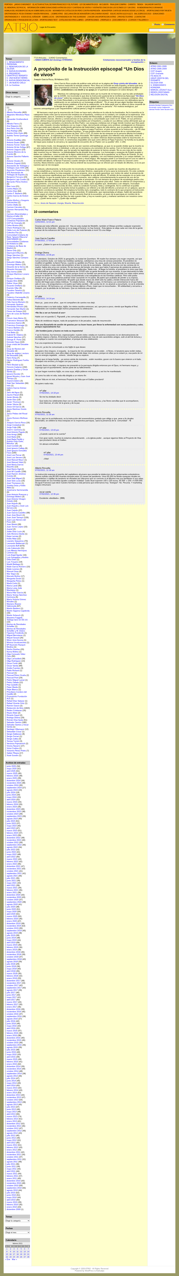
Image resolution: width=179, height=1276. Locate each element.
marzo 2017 (12, 1002)
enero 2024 (12, 807)
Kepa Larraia (12, 536)
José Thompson (14, 483)
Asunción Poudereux (16, 170)
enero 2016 (12, 1035)
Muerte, (68, 203)
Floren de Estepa (14, 311)
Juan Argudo (12, 503)
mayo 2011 (12, 1169)
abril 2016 (11, 1028)
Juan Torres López (15, 527)
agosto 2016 (12, 1019)
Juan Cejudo (12, 510)
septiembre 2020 (14, 902)
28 (28, 1257)
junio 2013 (11, 1109)
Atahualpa (100, 1271)
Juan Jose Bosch (14, 515)
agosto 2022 (12, 847)
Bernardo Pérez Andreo (17, 182)
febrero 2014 (12, 1090)
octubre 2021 (12, 871)
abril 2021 (11, 885)
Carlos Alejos (12, 189)
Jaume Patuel (13, 395)
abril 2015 (11, 1057)
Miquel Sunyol (13, 638)
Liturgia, (61, 203)
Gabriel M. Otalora (15, 335)
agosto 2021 (12, 876)
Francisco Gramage (15, 325)
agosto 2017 (12, 990)
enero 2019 (12, 950)
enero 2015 (12, 1064)
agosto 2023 (12, 819)
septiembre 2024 (14, 788)
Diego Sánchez (13, 255)
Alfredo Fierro (13, 124)
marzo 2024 (12, 802)
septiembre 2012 (14, 1131)
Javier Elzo (11, 400)
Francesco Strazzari (15, 321)
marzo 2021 (12, 888)
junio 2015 (11, 1052)
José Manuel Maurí (15, 460)
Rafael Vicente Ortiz (15, 703)
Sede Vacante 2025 (167, 109)
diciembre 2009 (13, 1209)
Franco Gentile (13, 330)
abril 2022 (11, 857)
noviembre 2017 (14, 983)
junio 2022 (11, 852)
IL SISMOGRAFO (158, 85)
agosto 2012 (12, 1133)
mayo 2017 (12, 997)
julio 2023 (11, 821)
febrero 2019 (12, 947)
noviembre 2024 (14, 783)
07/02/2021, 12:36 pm (49, 494)
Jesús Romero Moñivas (17, 418)
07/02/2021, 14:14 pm (45, 299)
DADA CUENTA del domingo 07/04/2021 (53, 60)
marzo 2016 (12, 1031)
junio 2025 (11, 766)
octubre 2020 (12, 900)
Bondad (158, 105)
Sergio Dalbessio (14, 734)
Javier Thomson (14, 402)
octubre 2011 (12, 1157)
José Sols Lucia (14, 481)
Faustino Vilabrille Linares (18, 293)
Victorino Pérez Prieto (16, 751)
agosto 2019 (12, 933)
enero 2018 (12, 978)
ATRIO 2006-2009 (159, 69)
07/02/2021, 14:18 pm (49, 393)
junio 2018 (11, 966)
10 (14, 1252)
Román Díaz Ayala (15, 720)
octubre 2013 (12, 1100)
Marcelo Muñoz (13, 576)
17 (14, 1254)
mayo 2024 (12, 797)
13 (25, 1252)
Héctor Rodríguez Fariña (18, 360)
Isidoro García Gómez (16, 388)
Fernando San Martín (16, 309)
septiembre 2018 (14, 959)
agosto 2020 (12, 904)
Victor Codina (13, 748)
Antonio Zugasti (14, 163)
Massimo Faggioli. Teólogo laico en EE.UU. (17, 619)
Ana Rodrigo (12, 131)
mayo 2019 (12, 940)
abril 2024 (11, 800)
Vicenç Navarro (13, 746)
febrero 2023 (12, 833)
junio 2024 (11, 795)
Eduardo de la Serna (16, 267)
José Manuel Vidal (15, 462)
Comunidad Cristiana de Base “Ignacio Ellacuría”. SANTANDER (17, 237)
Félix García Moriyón (16, 302)
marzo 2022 (12, 859)
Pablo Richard (13, 670)
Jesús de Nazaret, (48, 203)
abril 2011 (11, 1171)
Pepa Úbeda (12, 687)
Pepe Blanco (12, 690)
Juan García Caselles (16, 513)
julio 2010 (11, 1193)
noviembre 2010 (14, 1183)
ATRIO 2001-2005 (159, 66)
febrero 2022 (12, 861)
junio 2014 (11, 1081)
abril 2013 (11, 1114)
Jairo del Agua (13, 392)
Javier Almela (12, 397)
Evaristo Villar (13, 288)
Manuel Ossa (12, 571)
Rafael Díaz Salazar (15, 701)
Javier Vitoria (12, 404)
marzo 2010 (12, 1202)
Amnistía (152, 105)
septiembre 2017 (14, 988)
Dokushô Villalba (14, 262)
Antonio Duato (13, 142)
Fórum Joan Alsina (15, 318)
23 (10, 1257)
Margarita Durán (14, 579)
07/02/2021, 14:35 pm (45, 255)
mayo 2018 (12, 969)
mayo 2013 (12, 1112)
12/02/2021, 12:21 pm (45, 222)
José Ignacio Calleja (15, 448)
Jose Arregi (12, 434)
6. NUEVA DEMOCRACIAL (18, 80)
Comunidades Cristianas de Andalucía (17, 242)
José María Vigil (14, 469)
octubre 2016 (12, 1014)
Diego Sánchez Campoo (17, 258)
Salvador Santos (14, 722)
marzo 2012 (12, 1145)
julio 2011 (11, 1164)
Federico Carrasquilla (16, 297)
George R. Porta (14, 340)
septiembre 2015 (14, 1045)
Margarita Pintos (14, 581)
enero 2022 (12, 864)
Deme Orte (12, 250)
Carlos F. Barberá (14, 193)
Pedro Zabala (13, 682)
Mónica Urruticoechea (16, 642)
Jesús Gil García (14, 407)
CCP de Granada (14, 223)
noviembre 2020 (14, 897)
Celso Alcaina (13, 225)
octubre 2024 (12, 785)
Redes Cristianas (14, 710)
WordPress (89, 1271)
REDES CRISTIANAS (160, 92)
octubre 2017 (12, 985)
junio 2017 (11, 995)
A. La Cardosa (13, 85)
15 (7, 1254)
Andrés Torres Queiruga (17, 136)
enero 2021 (12, 892)
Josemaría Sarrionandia (17, 490)
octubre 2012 (12, 1128)
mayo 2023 (12, 826)
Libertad (151, 109)
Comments (169, 24)
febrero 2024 (12, 804)
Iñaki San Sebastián (15, 383)
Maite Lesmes (13, 569)
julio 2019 (11, 935)
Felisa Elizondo (13, 300)
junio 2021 (11, 881)
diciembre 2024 (13, 780)
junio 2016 (11, 1023)
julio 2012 (11, 1135)
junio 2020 (11, 909)
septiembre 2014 (14, 1074)
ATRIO (88, 1269)
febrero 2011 (12, 1176)
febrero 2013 (12, 1119)
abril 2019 (11, 942)
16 (10, 1254)
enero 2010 (12, 1207)
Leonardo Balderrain (16, 543)
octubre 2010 (12, 1185)
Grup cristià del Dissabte (17, 344)
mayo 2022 (12, 854)
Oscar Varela (12, 666)
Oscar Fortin (12, 663)
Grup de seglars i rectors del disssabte (18, 354)
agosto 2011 (12, 1162)
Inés (8, 386)
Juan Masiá (12, 524)
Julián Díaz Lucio (14, 531)
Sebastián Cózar (14, 732)
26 (21, 1257)
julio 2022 (11, 850)
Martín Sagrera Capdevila (18, 611)
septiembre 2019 (14, 931)
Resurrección (78, 203)
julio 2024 (11, 792)
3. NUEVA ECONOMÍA (16, 71)
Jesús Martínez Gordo (16, 409)
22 (7, 1257)
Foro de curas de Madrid (18, 314)
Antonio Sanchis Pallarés (18, 156)
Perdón (157, 109)
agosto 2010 (12, 1190)
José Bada (11, 437)
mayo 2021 (12, 883)
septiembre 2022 (14, 845)
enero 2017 (12, 1007)
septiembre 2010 (14, 1188)
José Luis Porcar (14, 455)
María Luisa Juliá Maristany (14, 589)
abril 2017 (11, 1000)
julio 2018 (11, 964)
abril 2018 (11, 971)
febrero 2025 (12, 776)
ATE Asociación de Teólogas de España (16, 174)
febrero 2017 (12, 1004)
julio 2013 (11, 1107)
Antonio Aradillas (14, 140)
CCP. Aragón (156, 71)
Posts (157, 24)
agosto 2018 (12, 962)
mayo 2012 (12, 1140)
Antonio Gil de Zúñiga (16, 147)
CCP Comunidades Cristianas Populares (16, 220)
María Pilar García (15, 593)
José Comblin (13, 446)
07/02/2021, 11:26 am (45, 414)
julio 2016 (11, 1021)
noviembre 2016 (14, 1012)
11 (17, 1252)
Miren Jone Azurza (15, 640)
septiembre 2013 (14, 1102)
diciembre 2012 (13, 1124)
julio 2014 (11, 1078)
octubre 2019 (12, 928)
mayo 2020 (12, 912)
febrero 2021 (12, 890)
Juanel (10, 529)
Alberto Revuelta (14, 112)
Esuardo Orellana (14, 286)
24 (14, 1257)
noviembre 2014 (14, 1069)
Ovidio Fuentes (13, 668)
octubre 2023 (12, 814)
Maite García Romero (16, 567)
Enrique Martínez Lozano (18, 274)
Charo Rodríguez (14, 228)
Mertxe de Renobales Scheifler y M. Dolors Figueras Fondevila (16, 631)
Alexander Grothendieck (17, 119)
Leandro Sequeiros (15, 541)
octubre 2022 (12, 842)
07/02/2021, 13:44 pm (53, 455)
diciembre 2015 (13, 1038)
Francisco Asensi (14, 323)
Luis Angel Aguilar (14, 555)
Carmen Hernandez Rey (17, 210)
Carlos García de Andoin (17, 196)
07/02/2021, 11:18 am (45, 470)
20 (25, 1254)
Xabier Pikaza (13, 753)
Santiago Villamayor (15, 729)
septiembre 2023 (14, 816)
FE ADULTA (156, 76)
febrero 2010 (12, 1205)
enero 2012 (12, 1150)
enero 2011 (12, 1178)
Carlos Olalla (12, 205)
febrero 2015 (12, 1062)
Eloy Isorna (12, 272)
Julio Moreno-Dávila (15, 534)
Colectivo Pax (13, 233)
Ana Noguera (12, 126)
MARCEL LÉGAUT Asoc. (161, 90)
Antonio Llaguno (14, 150)
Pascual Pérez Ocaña (16, 675)
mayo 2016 (12, 1026)
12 (21, 1252)
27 (25, 1257)
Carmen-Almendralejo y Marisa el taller (17, 215)
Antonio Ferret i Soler (16, 145)
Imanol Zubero (13, 381)
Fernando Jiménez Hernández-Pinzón (15, 305)
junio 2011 (11, 1166)
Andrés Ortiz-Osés (15, 133)
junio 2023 (11, 823)
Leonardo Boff (13, 546)
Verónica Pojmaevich (16, 743)
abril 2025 (11, 771)
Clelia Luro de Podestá (17, 230)
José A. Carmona (14, 430)
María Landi (12, 586)
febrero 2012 (12, 1147)
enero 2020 (12, 921)
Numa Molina (12, 652)
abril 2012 (11, 1143)
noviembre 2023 (14, 811)
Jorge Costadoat (14, 425)
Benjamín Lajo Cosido (16, 179)
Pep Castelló (12, 685)
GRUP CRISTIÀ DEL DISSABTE (160, 79)
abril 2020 (11, 914)
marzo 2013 (12, 1116)
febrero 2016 (12, 1033)
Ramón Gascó (13, 706)
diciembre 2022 (13, 838)
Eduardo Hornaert (15, 269)
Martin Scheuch (14, 615)
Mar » (14, 1259)
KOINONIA (155, 87)
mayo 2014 (12, 1083)
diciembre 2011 (13, 1152)
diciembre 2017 (13, 981)
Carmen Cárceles (14, 207)
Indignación (166, 107)
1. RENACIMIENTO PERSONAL (15, 63)
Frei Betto (11, 332)
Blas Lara (11, 186)
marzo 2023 (12, 831)
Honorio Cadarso (14, 367)
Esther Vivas (12, 283)
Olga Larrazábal (14, 659)
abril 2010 (11, 1200)
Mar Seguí (11, 574)
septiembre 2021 (14, 873)
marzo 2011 (12, 1174)
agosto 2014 (12, 1076)
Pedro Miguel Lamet (16, 680)
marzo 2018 (12, 973)
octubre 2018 (12, 957)
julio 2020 (11, 907)
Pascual (10, 673)
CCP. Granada (157, 73)
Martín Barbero (13, 608)
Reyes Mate (12, 713)
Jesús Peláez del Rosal (17, 414)
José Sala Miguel (14, 478)
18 (18, 1254)
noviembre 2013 (14, 1097)
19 (21, 1254)
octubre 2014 (12, 1071)
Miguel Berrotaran (15, 635)
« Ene (7, 1259)
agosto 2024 (12, 790)
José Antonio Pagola (16, 432)
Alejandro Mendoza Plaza (18, 115)
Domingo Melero (14, 264)
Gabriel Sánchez (14, 337)
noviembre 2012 (14, 1126)
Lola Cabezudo (13, 548)
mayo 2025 (12, 769)
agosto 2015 (12, 1047)
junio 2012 (11, 1138)
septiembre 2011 (14, 1159)
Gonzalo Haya (13, 342)
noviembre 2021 (14, 869)
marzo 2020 (12, 916)
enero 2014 (12, 1093)
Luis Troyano (12, 562)
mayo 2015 (12, 1054)
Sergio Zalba (12, 739)
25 (18, 1257)
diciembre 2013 (13, 1095)
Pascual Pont (12, 678)
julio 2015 (11, 1050)
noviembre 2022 (14, 840)
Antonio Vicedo (13, 161)
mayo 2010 (12, 1197)
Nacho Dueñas (13, 649)
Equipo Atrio (12, 281)
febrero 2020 (12, 919)
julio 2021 (11, 878)
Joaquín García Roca (16, 423)
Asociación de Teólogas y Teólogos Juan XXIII (18, 167)
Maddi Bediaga (13, 564)
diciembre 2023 (13, 809)
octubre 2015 (12, 1043)
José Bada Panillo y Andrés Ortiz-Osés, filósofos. (15, 441)
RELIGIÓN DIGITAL (159, 95)
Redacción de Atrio (15, 708)
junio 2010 (11, 1195)
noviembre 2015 (14, 1040)
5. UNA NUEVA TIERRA (17, 78)
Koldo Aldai (12, 539)
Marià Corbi (12, 583)
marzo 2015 (12, 1059)
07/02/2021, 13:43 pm (49, 430)
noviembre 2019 (14, 926)
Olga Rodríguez (14, 661)
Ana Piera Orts (13, 128)
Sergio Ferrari (13, 736)
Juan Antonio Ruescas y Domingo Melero (17, 495)
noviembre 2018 (14, 954)
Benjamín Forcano (15, 177)
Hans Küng (12, 358)
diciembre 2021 (13, 866)
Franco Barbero (14, 328)
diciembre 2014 (13, 1066)
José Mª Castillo (14, 471)
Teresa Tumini (13, 741)
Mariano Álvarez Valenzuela (14, 605)
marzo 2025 (12, 773)
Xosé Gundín (12, 755)
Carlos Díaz (12, 191)
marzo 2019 (12, 945)
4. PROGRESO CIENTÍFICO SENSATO (17, 74)
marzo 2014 (12, 1088)
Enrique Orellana (14, 278)
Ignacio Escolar (13, 374)
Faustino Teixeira (14, 290)
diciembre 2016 (13, 1009)
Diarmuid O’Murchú (15, 253)
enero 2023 (12, 835)
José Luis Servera (15, 457)
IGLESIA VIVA (157, 83)
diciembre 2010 (13, 1181)
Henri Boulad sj (13, 365)
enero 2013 (12, 1121)
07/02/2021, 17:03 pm (45, 241)
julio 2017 (11, 993)
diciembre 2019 (13, 923)
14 (28, 1252)
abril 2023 (11, 828)
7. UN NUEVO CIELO (16, 83)
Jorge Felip (12, 427)
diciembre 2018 (13, 952)
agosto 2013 (12, 1104)
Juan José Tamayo (15, 517)
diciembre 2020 (13, 895)
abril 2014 (11, 1085)
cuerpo (159, 107)
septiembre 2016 (14, 1016)
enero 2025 (12, 778)
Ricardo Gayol (13, 715)
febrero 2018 (12, 976)
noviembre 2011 (14, 1155)
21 (28, 1254)
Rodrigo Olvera (13, 718)
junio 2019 (11, 938)
